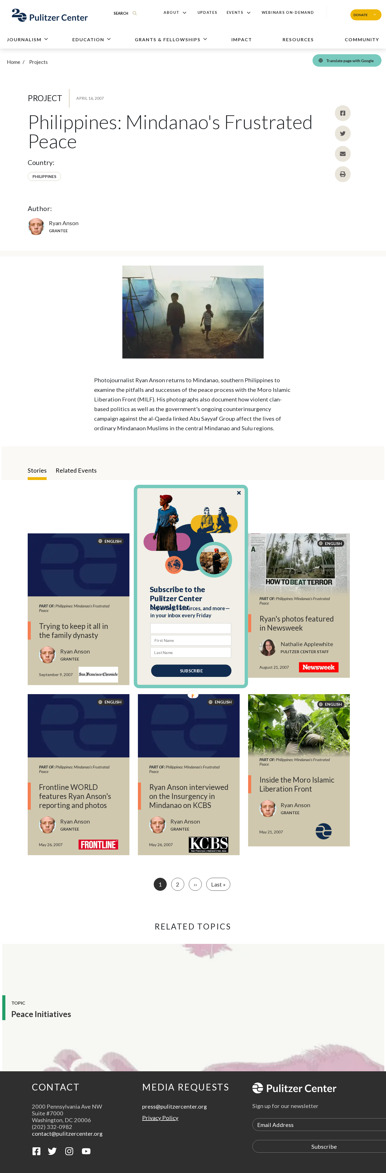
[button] (191, 598)
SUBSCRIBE (191, 670)
